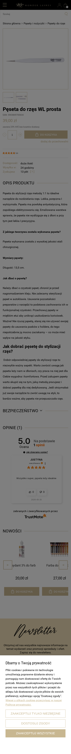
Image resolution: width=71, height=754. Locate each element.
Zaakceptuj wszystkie (35, 733)
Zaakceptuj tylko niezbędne (35, 713)
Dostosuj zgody (35, 723)
